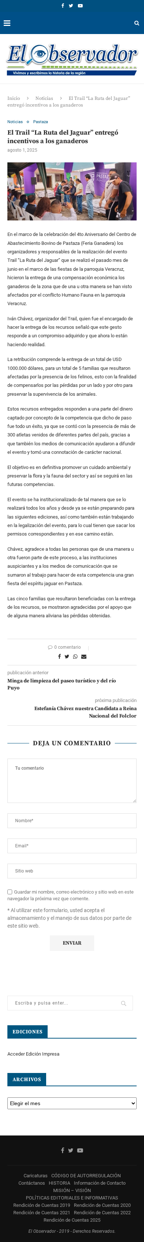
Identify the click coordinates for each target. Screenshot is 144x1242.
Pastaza (40, 121)
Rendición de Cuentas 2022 (102, 1212)
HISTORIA (59, 1183)
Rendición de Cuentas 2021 (41, 1212)
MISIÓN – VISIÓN (72, 1190)
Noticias (44, 98)
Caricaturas (36, 1175)
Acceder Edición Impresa (33, 1054)
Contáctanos (31, 1183)
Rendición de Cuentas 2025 (72, 1220)
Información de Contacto (100, 1183)
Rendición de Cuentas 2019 (41, 1205)
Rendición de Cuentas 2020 (102, 1205)
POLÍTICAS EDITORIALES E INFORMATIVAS (72, 1198)
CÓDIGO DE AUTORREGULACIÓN (86, 1175)
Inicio (13, 98)
